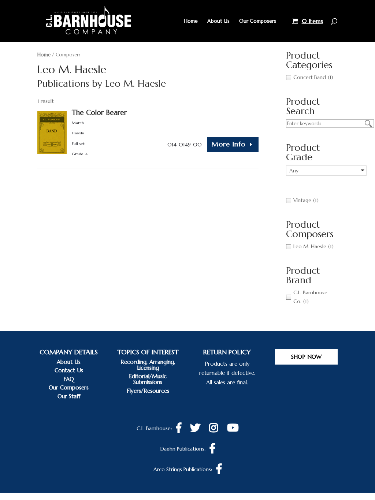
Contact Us (69, 370)
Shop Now (306, 356)
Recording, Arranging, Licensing (147, 364)
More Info (228, 144)
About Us (218, 21)
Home (191, 21)
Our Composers (257, 21)
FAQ (68, 379)
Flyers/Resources (148, 390)
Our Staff (68, 396)
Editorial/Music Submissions (148, 379)
